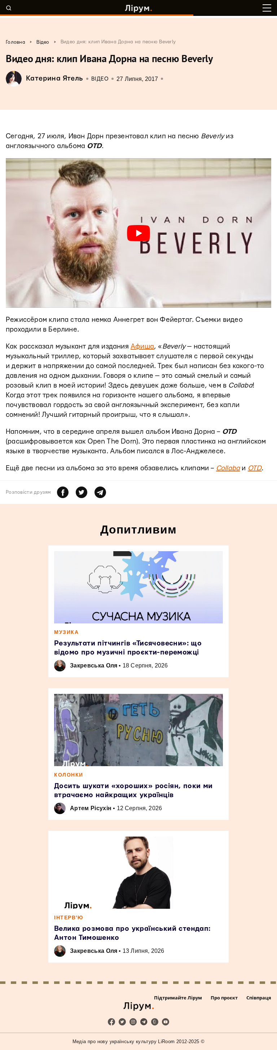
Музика (66, 632)
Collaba (228, 468)
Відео (100, 79)
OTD (255, 468)
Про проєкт (224, 997)
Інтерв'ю (68, 917)
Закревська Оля (93, 665)
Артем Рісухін (90, 808)
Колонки (68, 775)
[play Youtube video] (138, 233)
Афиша (142, 346)
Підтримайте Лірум (178, 997)
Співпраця (258, 997)
